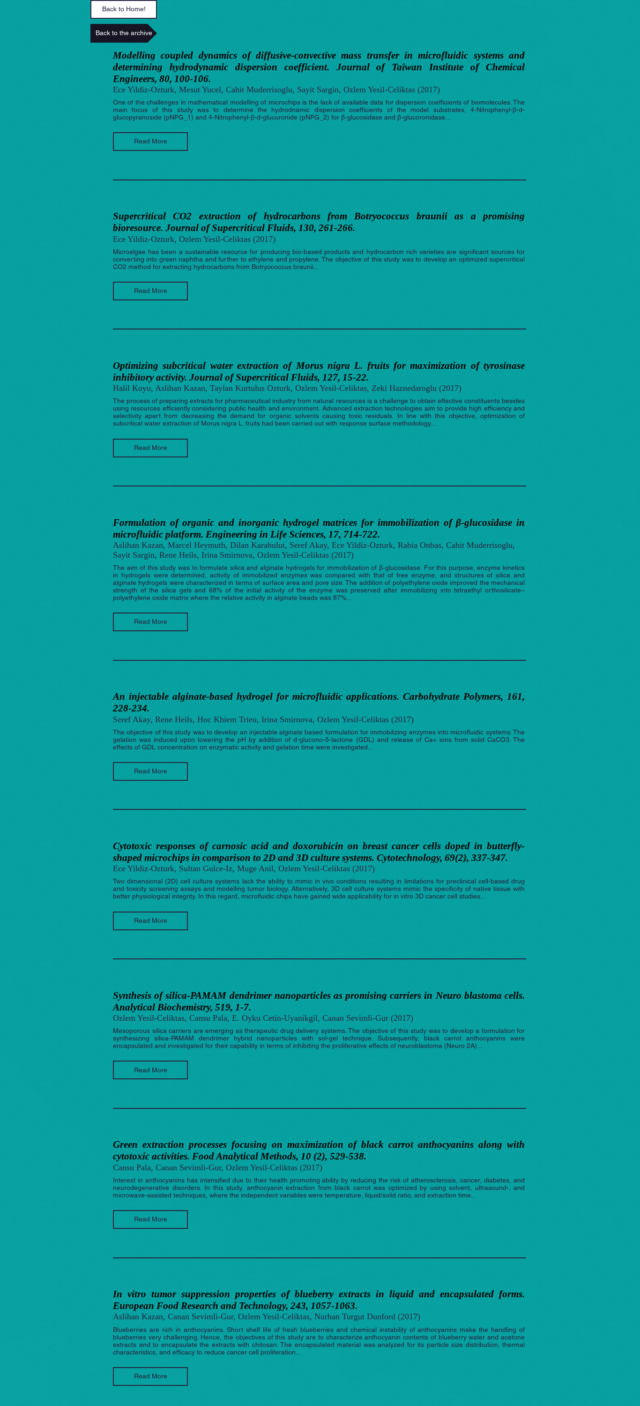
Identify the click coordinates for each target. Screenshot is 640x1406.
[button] (150, 141)
